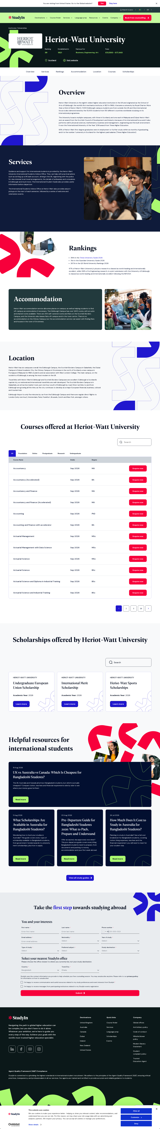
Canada (83, 1032)
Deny (136, 1124)
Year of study (107, 937)
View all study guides (79, 878)
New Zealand (85, 1045)
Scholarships (112, 1036)
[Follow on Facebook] (21, 1049)
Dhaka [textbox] (64, 970)
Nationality (66, 937)
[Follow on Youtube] (30, 1049)
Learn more (21, 704)
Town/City (66, 967)
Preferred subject (69, 947)
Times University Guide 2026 (91, 258)
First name (26, 927)
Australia (83, 1027)
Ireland (82, 1041)
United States (85, 1050)
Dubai (82, 1036)
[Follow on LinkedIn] (12, 1049)
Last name (66, 927)
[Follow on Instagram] (39, 1049)
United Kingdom (86, 1023)
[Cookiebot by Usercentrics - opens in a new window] (14, 1124)
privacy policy (132, 976)
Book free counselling (135, 18)
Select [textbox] (64, 941)
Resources (93, 18)
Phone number (108, 927)
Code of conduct (140, 1032)
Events (105, 18)
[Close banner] (156, 1109)
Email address (27, 937)
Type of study (27, 947)
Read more (21, 799)
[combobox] (105, 931)
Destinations (40, 18)
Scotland (52, 60)
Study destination (109, 947)
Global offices (138, 1023)
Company (114, 18)
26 (141, 608)
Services (66, 18)
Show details (33, 1125)
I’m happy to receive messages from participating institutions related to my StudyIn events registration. (61, 986)
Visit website (72, 60)
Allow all (136, 1111)
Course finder (55, 18)
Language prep (81, 18)
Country (25, 967)
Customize (135, 1117)
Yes (102, 3)
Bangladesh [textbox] (26, 970)
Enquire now (138, 468)
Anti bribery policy (140, 1027)
